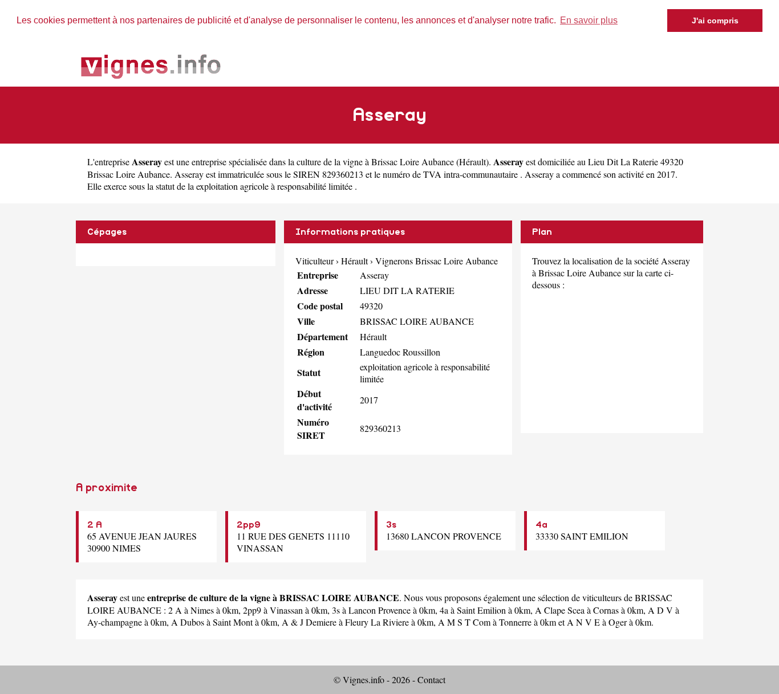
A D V (660, 610)
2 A (94, 524)
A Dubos (187, 622)
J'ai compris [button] (715, 20)
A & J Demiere (309, 622)
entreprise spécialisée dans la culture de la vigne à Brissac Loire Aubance (323, 162)
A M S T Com (464, 622)
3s (391, 524)
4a (541, 524)
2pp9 (249, 524)
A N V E (583, 622)
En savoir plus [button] (589, 20)
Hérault (472, 162)
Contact (431, 679)
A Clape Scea (560, 610)
